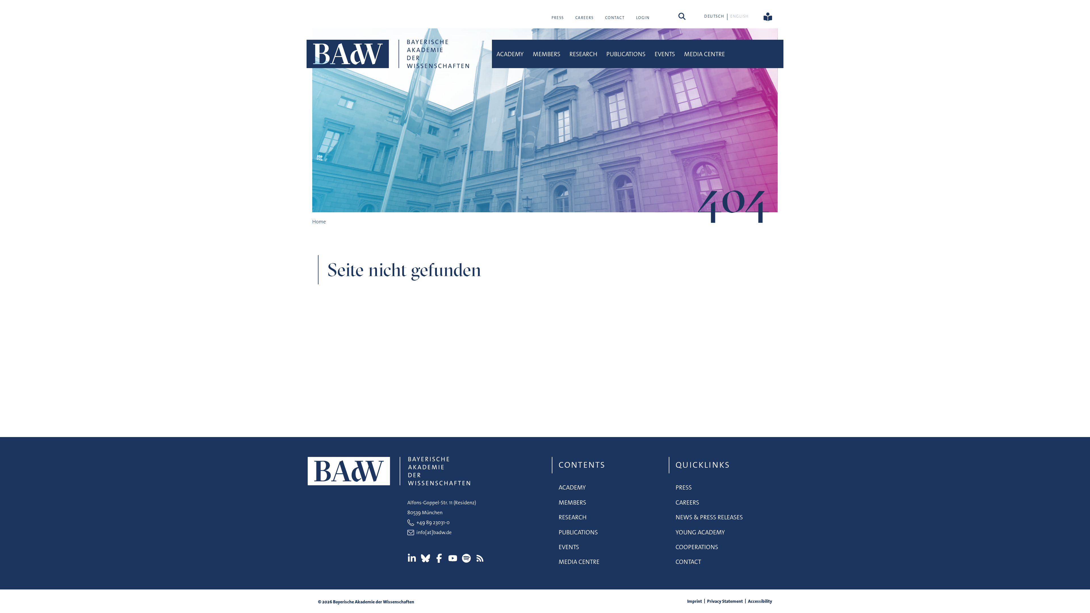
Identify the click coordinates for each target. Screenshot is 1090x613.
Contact (615, 17)
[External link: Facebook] (439, 558)
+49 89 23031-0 (433, 522)
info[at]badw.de (434, 532)
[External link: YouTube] (453, 558)
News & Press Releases (709, 517)
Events (665, 54)
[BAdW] (388, 54)
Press (558, 17)
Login (643, 17)
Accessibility (760, 601)
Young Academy (700, 532)
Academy (510, 54)
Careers (584, 17)
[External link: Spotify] (466, 558)
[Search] (682, 16)
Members (546, 54)
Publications (625, 54)
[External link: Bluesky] (425, 558)
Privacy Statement (725, 601)
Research (583, 54)
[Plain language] (768, 16)
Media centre (704, 54)
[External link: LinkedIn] (412, 558)
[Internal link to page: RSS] (480, 558)
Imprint (694, 601)
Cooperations (697, 547)
